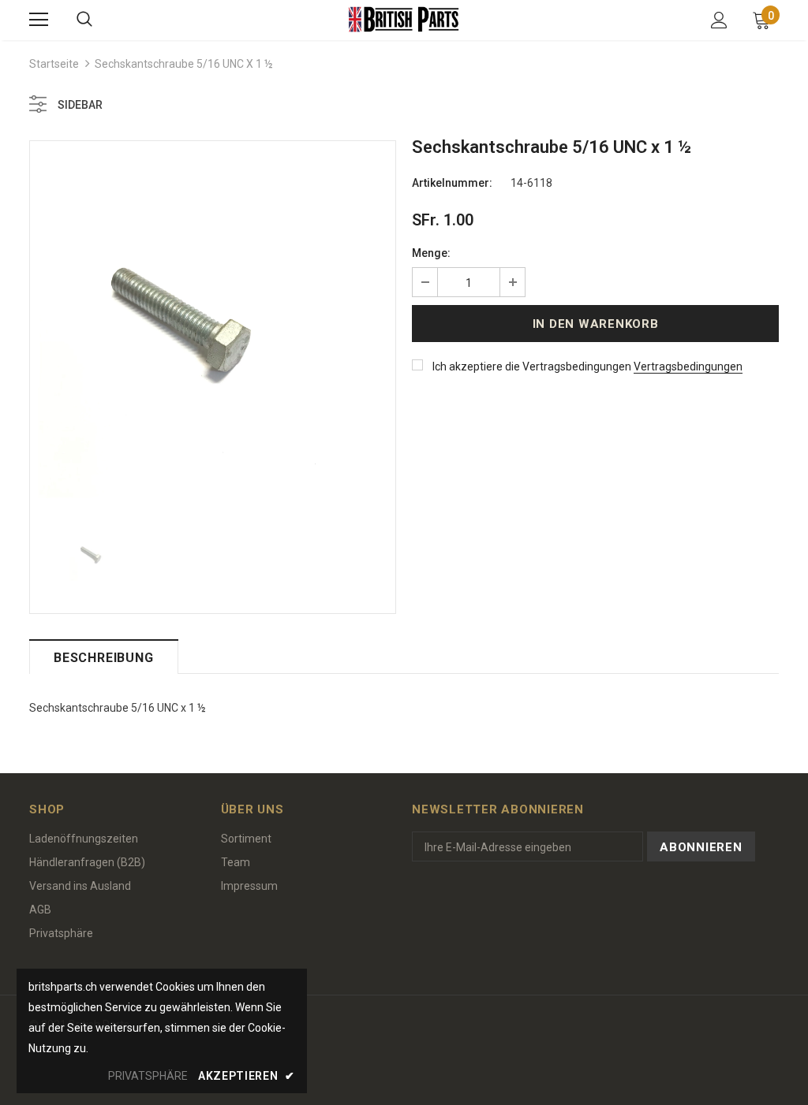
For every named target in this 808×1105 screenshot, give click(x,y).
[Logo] (404, 19)
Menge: (431, 253)
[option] (212, 323)
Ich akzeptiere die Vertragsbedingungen (531, 366)
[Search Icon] (84, 20)
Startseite (54, 64)
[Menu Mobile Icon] (38, 19)
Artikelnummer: (452, 183)
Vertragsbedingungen (688, 366)
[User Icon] (719, 20)
